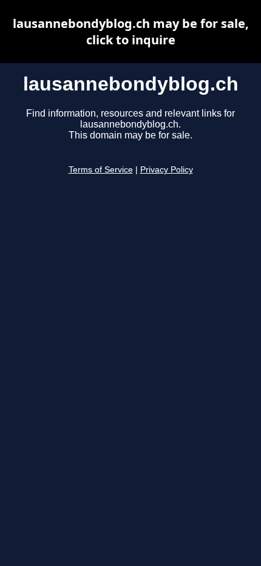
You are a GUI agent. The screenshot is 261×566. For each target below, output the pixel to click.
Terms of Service (101, 169)
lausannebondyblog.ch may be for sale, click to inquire (131, 31)
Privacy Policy (166, 169)
